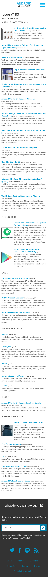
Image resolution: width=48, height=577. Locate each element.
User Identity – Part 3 (11, 162)
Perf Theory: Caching (11, 444)
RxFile (4, 364)
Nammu (5, 334)
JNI (3, 456)
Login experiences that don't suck (29, 70)
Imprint (25, 566)
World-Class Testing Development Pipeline (20, 196)
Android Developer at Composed (16, 312)
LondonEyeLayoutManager (14, 376)
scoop (4, 386)
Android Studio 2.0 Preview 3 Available (18, 99)
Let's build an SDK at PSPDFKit (15, 278)
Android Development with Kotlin (29, 422)
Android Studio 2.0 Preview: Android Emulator (22, 403)
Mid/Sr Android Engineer (12, 298)
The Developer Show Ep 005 (14, 466)
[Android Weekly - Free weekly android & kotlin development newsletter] (24, 4)
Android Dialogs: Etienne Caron (16, 481)
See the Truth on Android (13, 57)
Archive (21, 560)
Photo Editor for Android (24, 571)
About (9, 560)
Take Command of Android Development (19, 147)
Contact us (11, 566)
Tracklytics (6, 347)
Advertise (34, 560)
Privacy (37, 566)
